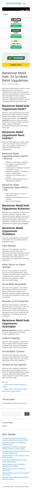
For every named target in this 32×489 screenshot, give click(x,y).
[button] (28, 14)
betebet (4, 426)
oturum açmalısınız (21, 403)
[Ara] (26, 414)
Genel (6, 382)
